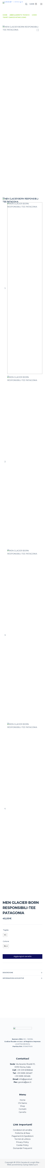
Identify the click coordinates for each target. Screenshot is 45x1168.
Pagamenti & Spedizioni (22, 1136)
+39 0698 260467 (24, 1073)
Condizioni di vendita (22, 1130)
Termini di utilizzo (22, 1139)
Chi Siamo (22, 1103)
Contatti (22, 1109)
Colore (6, 941)
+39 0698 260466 (22, 1076)
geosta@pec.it (24, 1082)
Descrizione (8, 972)
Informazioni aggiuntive (13, 978)
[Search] (26, 4)
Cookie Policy (22, 1145)
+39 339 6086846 (25, 1070)
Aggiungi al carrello (23, 956)
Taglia (5, 930)
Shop (22, 1106)
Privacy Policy (22, 1142)
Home (22, 1100)
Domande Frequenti (22, 1148)
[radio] (5, 935)
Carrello (22, 1112)
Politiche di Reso (22, 1133)
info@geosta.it (25, 1079)
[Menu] (41, 4)
